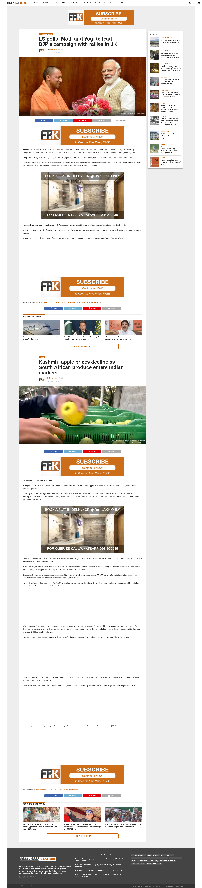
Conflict (170, 855)
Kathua (64, 302)
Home (134, 886)
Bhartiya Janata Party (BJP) (48, 302)
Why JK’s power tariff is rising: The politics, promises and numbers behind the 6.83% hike (40, 826)
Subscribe (119, 3)
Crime (133, 861)
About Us (108, 3)
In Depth (45, 3)
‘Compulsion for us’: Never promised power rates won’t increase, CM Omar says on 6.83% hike (82, 826)
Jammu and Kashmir (55, 790)
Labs (64, 3)
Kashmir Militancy (152, 858)
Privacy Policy (169, 886)
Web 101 (97, 3)
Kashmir (156, 855)
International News (154, 864)
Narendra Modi (74, 302)
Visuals (55, 3)
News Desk (53, 49)
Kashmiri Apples (71, 790)
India (163, 855)
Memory (87, 3)
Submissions (157, 886)
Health (178, 858)
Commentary (75, 3)
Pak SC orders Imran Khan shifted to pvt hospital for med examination (81, 338)
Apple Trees (41, 790)
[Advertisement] (82, 258)
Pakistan (164, 858)
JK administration (138, 864)
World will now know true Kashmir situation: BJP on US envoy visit (120, 338)
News (36, 3)
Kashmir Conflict (138, 858)
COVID (172, 858)
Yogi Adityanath (94, 302)
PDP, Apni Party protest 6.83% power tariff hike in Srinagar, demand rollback (123, 825)
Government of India (167, 861)
